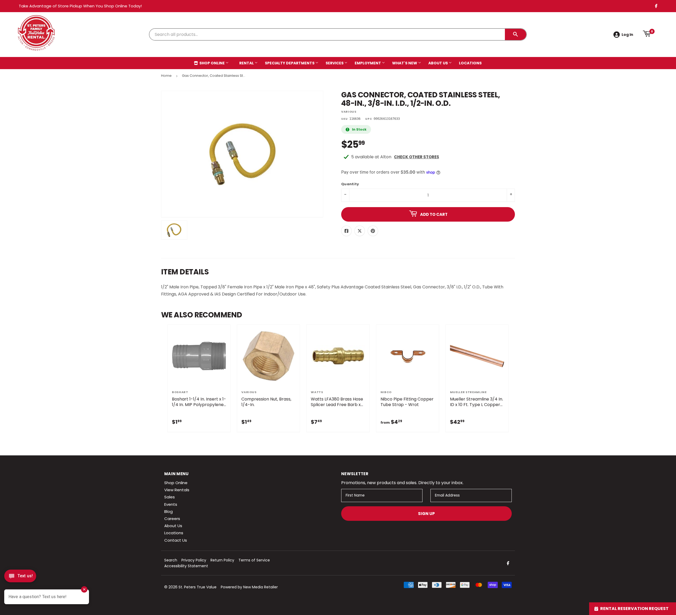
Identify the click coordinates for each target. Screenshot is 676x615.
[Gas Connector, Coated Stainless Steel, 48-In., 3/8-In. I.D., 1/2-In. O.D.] (174, 230)
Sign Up (426, 513)
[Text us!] (20, 577)
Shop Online (212, 63)
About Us (438, 63)
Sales (169, 497)
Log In (627, 34)
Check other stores (416, 157)
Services (335, 63)
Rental (247, 63)
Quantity (350, 184)
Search (170, 560)
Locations (470, 63)
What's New (405, 63)
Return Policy (222, 560)
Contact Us (175, 540)
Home (166, 75)
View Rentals (176, 490)
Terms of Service (254, 560)
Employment (368, 63)
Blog (168, 511)
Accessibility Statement (186, 566)
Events (170, 504)
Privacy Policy (193, 560)
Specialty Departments (290, 63)
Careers (172, 518)
